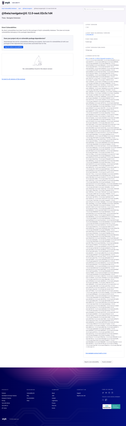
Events (53, 408)
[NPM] (106, 400)
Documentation (30, 398)
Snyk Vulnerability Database (9, 8)
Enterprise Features (6, 398)
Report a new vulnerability (92, 362)
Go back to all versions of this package (13, 79)
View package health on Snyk (96, 353)
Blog (28, 395)
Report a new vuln (81, 395)
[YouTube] (106, 393)
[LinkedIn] (112, 393)
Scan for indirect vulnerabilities (13, 47)
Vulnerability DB (30, 393)
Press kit (54, 405)
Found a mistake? (107, 362)
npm (19, 8)
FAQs (28, 400)
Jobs (53, 395)
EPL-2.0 (88, 58)
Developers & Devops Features (9, 395)
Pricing (3, 400)
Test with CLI (5, 405)
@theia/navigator (27, 8)
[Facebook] (109, 393)
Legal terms (55, 400)
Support (79, 393)
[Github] (103, 400)
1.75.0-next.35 (89, 34)
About (53, 393)
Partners (4, 393)
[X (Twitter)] (103, 393)
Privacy (53, 403)
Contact (54, 398)
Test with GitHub (6, 403)
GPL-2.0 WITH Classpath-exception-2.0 (102, 58)
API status (4, 408)
